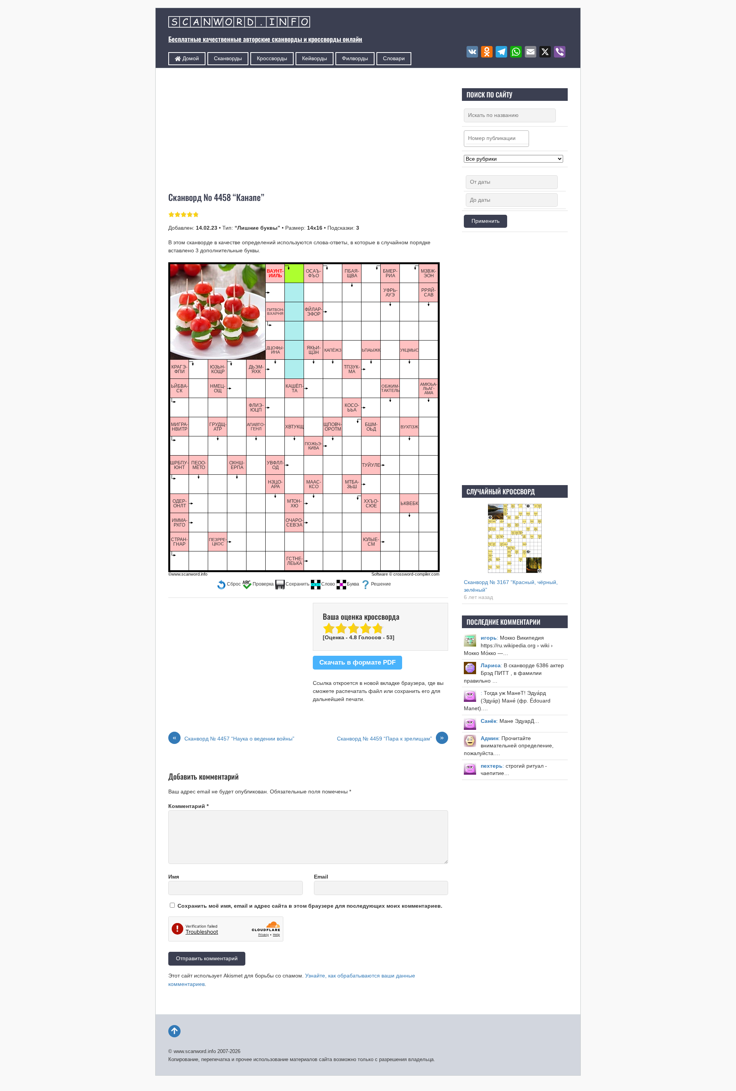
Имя (173, 877)
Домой (190, 58)
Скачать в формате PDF (357, 662)
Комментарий (188, 806)
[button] (229, 584)
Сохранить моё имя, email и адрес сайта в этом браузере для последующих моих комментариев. (309, 906)
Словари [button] (394, 58)
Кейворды (314, 58)
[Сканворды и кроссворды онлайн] (239, 23)
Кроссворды (272, 58)
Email (321, 877)
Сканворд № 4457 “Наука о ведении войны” (233, 738)
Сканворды (228, 58)
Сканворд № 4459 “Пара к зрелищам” (390, 738)
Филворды (355, 58)
